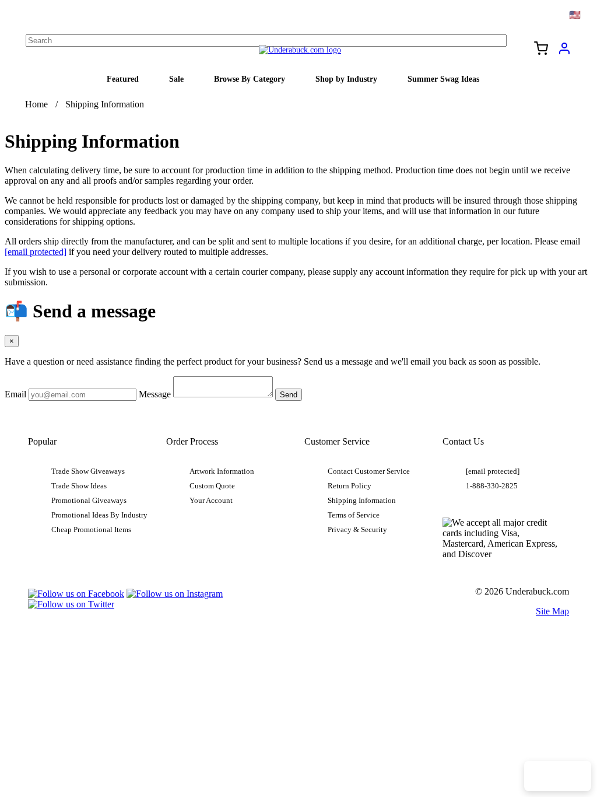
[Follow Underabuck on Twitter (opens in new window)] (71, 604)
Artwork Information (221, 471)
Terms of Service (354, 515)
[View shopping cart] (541, 49)
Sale (176, 78)
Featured (123, 78)
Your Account (211, 501)
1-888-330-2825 (492, 486)
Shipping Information (362, 501)
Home (36, 104)
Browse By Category (249, 78)
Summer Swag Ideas (443, 78)
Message (155, 394)
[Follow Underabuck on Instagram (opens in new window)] (175, 594)
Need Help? (558, 776)
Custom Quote (212, 486)
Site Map (552, 611)
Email (15, 394)
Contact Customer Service (369, 471)
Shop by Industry (346, 78)
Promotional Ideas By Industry (99, 515)
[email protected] (35, 252)
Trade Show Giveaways (88, 471)
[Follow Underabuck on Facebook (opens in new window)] (76, 594)
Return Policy (349, 486)
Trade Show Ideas (79, 486)
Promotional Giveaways (89, 501)
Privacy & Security (357, 530)
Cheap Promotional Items (91, 530)
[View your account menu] (564, 52)
